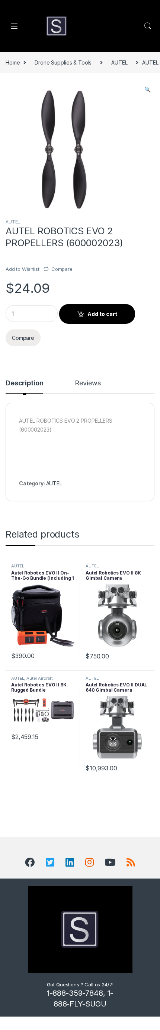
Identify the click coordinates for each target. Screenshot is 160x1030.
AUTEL (119, 62)
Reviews (87, 383)
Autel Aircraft (39, 678)
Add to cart (102, 314)
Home (13, 62)
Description (24, 383)
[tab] (24, 386)
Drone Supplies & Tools (63, 62)
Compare (62, 269)
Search (148, 26)
